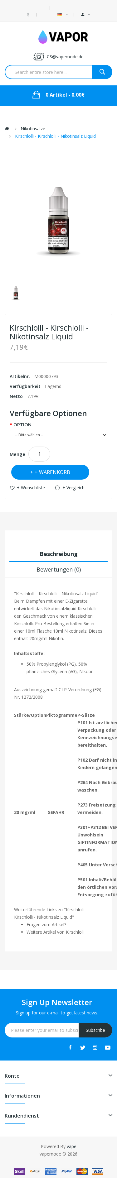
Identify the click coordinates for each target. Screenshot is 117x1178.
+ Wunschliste (31, 488)
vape (71, 1146)
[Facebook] (70, 1047)
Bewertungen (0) (59, 569)
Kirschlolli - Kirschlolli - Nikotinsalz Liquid (55, 136)
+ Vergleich (73, 488)
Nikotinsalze (33, 129)
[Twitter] (82, 1047)
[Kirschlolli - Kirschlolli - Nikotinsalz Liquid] (16, 293)
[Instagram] (95, 1047)
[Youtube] (107, 1047)
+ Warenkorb (52, 472)
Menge (17, 454)
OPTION (22, 424)
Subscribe (95, 1030)
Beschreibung (59, 554)
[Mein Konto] (85, 15)
